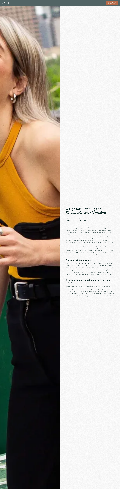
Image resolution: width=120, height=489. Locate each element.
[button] (81, 3)
